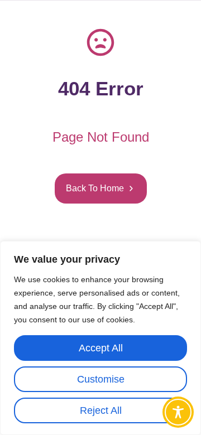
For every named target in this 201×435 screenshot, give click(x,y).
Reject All (101, 410)
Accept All (101, 348)
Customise (101, 379)
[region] (100, 338)
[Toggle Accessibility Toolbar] (178, 412)
